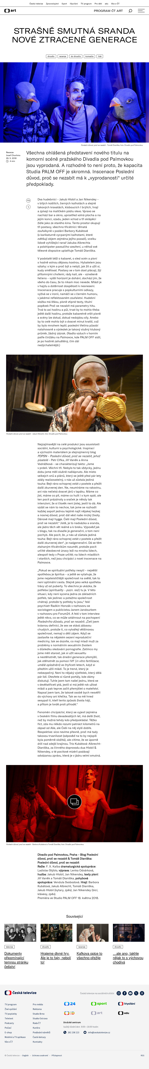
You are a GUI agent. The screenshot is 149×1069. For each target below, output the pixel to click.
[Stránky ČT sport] (99, 1004)
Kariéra (36, 1027)
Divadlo (51, 56)
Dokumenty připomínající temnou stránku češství (16, 960)
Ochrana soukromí (40, 1055)
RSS (142, 1055)
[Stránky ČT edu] (131, 1013)
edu (106, 3)
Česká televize (36, 3)
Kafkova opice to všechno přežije (89, 955)
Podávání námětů (41, 1032)
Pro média (38, 1004)
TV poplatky (11, 1013)
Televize (9, 947)
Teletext (9, 1018)
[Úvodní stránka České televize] (20, 994)
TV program (86, 3)
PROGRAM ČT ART (108, 11)
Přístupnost (57, 1055)
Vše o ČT (115, 3)
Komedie (89, 56)
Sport (64, 3)
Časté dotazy (39, 1037)
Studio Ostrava (40, 1018)
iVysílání (74, 3)
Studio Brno (39, 1013)
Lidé (100, 56)
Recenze (62, 56)
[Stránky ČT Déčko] (69, 1014)
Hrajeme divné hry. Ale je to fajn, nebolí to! (56, 958)
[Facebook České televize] (124, 994)
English (25, 1055)
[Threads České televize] (142, 994)
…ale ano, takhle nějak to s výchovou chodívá (128, 958)
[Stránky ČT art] (96, 1014)
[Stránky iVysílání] (131, 1004)
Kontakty (37, 1041)
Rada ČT (37, 1023)
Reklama (37, 1009)
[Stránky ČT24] (69, 1004)
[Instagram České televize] (118, 994)
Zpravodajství (52, 3)
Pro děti (98, 3)
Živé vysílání (11, 1009)
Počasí (8, 1027)
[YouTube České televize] (130, 994)
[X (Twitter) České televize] (136, 994)
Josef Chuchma (13, 155)
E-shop (8, 1032)
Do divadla (76, 56)
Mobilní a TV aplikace (15, 1037)
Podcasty (9, 1023)
